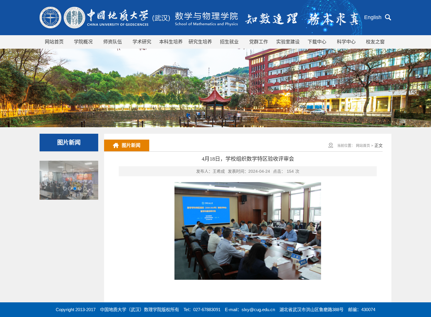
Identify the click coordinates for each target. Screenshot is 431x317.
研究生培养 (200, 41)
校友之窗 (375, 41)
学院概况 (83, 41)
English (372, 17)
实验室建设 (288, 41)
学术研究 (142, 41)
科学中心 (346, 41)
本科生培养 (171, 41)
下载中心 (317, 41)
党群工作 (258, 41)
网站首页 (54, 41)
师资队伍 (112, 41)
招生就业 (229, 41)
